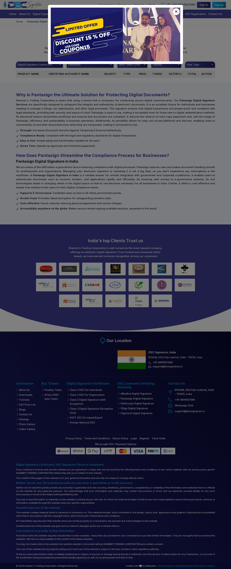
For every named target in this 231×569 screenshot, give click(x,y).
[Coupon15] (115, 34)
